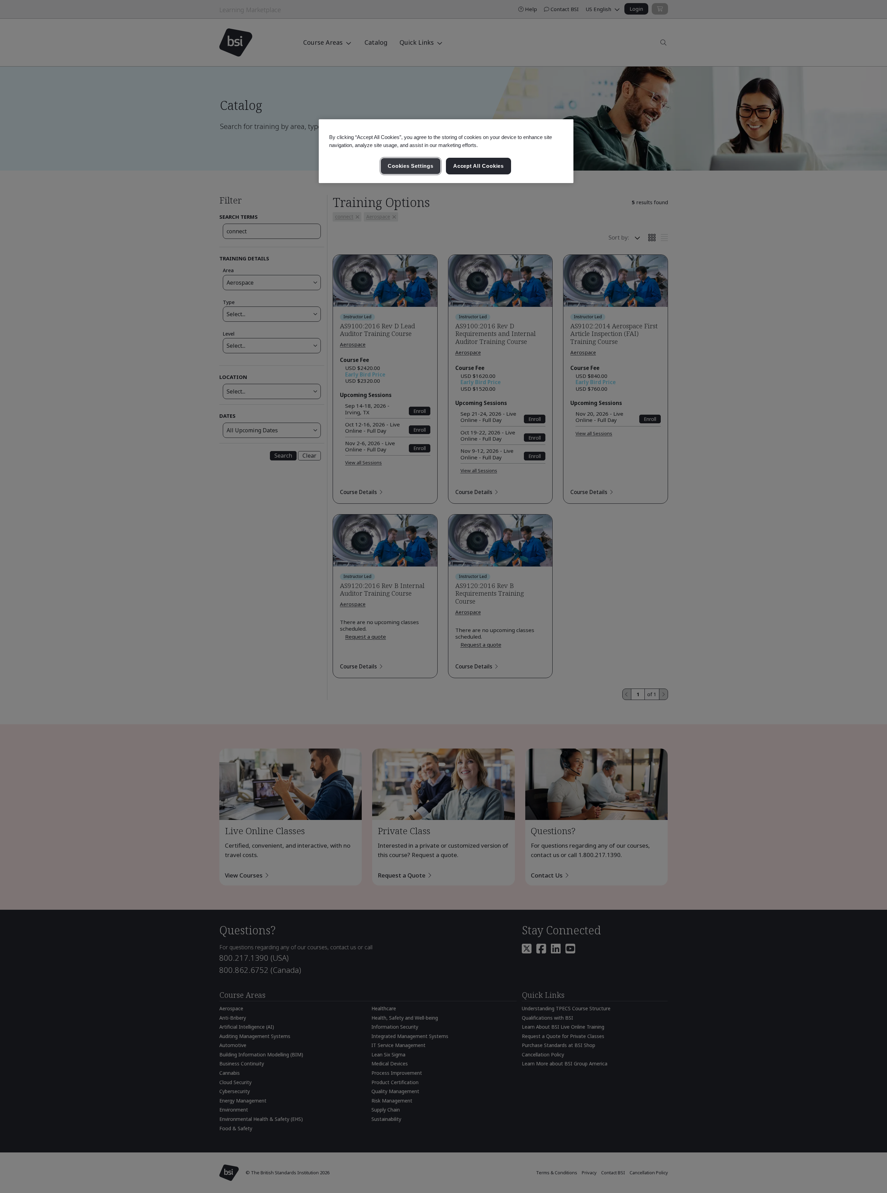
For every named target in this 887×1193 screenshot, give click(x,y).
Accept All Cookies (478, 166)
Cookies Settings (410, 166)
